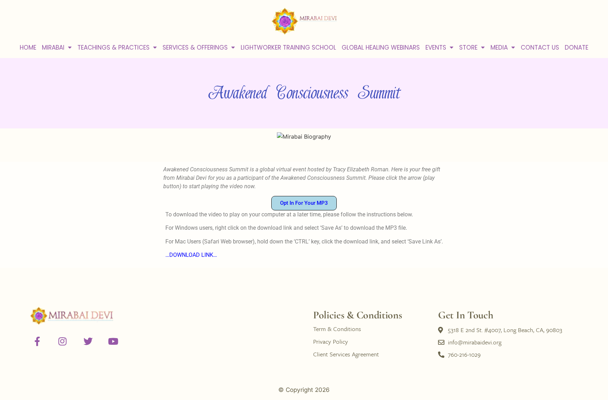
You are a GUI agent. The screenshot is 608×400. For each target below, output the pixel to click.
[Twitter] (88, 341)
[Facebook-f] (37, 341)
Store (468, 47)
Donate (576, 47)
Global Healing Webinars (381, 47)
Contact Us (540, 47)
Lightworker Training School (288, 47)
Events (435, 47)
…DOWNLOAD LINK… (191, 255)
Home (28, 47)
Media (499, 47)
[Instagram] (62, 341)
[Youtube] (113, 341)
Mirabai (53, 47)
